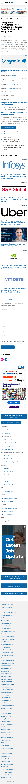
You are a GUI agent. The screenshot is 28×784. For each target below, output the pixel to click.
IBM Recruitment (5, 671)
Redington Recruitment (7, 679)
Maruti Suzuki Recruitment (8, 639)
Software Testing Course (10, 498)
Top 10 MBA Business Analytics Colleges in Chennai (14, 586)
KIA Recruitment (5, 756)
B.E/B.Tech (12, 88)
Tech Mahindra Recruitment (8, 612)
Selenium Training (9, 501)
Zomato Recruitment (6, 753)
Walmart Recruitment (6, 708)
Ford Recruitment (5, 697)
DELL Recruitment (6, 676)
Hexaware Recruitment (7, 737)
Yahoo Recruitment (6, 695)
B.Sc (11, 107)
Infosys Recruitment (6, 607)
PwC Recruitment (5, 658)
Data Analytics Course (10, 446)
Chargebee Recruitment (7, 692)
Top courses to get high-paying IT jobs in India (14, 416)
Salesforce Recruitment (7, 705)
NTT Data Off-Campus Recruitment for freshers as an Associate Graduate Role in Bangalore (13, 290)
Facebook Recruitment (7, 748)
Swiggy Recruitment (6, 719)
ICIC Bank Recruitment (7, 652)
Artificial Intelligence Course (11, 443)
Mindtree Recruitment (7, 615)
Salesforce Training (9, 491)
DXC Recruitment (5, 647)
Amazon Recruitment (6, 610)
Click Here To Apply (8, 127)
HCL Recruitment (5, 729)
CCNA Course (7, 469)
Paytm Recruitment (6, 740)
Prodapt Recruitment (6, 634)
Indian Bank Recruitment (7, 772)
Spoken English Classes (10, 508)
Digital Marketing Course (10, 521)
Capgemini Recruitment (7, 663)
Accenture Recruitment (7, 724)
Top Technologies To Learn (11, 422)
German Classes (8, 511)
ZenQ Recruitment (6, 650)
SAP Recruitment (5, 761)
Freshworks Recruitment (7, 689)
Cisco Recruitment (6, 703)
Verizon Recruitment (6, 681)
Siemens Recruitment (6, 626)
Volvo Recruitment (6, 628)
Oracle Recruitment (6, 618)
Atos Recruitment (5, 751)
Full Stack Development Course (12, 462)
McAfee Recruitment (6, 687)
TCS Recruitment (5, 721)
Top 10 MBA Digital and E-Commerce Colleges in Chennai (14, 577)
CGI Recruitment (5, 732)
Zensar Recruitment (6, 759)
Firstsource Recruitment (7, 636)
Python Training (8, 433)
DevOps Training (8, 484)
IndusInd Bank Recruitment (8, 769)
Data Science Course (9, 440)
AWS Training (7, 481)
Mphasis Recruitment (6, 735)
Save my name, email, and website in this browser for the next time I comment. (12, 342)
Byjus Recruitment (6, 713)
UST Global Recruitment (7, 644)
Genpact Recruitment (6, 777)
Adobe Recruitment (6, 745)
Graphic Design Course (10, 456)
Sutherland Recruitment (7, 684)
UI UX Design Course (9, 459)
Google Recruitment (6, 668)
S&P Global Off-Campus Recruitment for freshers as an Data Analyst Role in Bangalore (14, 199)
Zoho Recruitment (6, 727)
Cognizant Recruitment (7, 604)
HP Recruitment (5, 620)
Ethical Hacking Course (10, 475)
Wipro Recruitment (6, 666)
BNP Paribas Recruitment (8, 631)
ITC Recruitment (5, 743)
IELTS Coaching (8, 514)
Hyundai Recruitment (6, 716)
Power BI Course (8, 449)
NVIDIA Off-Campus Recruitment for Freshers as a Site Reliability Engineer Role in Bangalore (13, 267)
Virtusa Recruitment (6, 700)
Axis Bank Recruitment (7, 711)
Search (26, 3)
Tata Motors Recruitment (7, 642)
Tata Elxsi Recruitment (7, 655)
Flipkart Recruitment (6, 775)
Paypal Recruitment (6, 623)
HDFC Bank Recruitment (7, 767)
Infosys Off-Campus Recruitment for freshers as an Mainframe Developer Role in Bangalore (13, 176)
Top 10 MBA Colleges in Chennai (14, 593)
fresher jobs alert (5, 44)
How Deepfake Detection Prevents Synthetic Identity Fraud (13, 245)
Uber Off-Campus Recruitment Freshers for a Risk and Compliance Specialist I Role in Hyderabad (13, 222)
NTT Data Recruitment (7, 764)
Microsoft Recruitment (7, 674)
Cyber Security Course (10, 472)
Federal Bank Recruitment (8, 660)
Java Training (7, 430)
